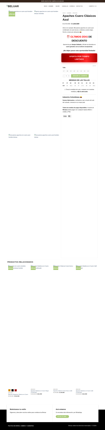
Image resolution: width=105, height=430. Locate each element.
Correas (72, 6)
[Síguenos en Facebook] (11, 416)
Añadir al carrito (80, 76)
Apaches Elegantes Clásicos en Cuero (18, 394)
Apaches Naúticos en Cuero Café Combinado (84, 391)
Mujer (57, 6)
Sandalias (65, 6)
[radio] (64, 71)
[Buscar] (85, 6)
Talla (64, 67)
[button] (93, 6)
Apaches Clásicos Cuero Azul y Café (62, 390)
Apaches (75, 13)
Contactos (79, 6)
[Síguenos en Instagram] (14, 416)
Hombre (50, 6)
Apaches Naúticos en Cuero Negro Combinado (40, 391)
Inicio (45, 6)
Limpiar (94, 65)
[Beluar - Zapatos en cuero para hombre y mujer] (14, 6)
